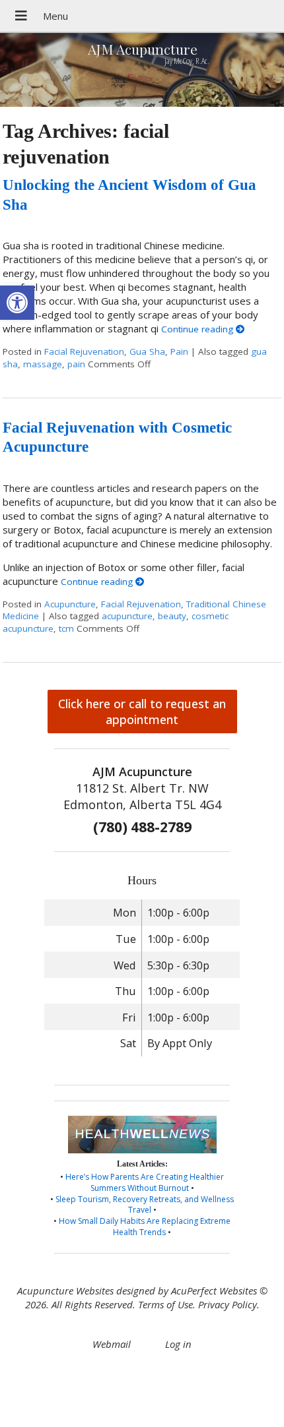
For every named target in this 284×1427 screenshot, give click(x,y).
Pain (179, 351)
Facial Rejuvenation (84, 351)
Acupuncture (70, 604)
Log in (178, 1344)
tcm (66, 628)
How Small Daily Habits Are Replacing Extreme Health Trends (145, 1226)
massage (42, 364)
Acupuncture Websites (65, 1290)
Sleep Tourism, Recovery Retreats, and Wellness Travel (144, 1205)
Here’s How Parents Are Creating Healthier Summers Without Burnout (144, 1182)
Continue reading (198, 329)
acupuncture (127, 616)
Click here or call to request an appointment (142, 711)
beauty (172, 616)
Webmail (111, 1344)
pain (76, 364)
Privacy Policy (227, 1304)
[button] (17, 303)
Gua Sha (147, 351)
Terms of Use (165, 1304)
